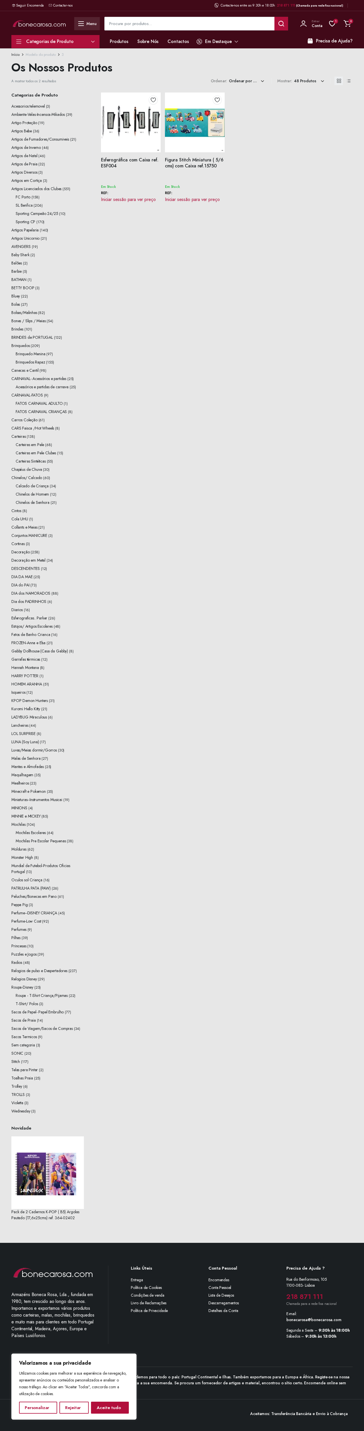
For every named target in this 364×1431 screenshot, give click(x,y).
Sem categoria (23, 1045)
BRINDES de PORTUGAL (32, 337)
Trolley (16, 1086)
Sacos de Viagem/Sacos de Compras (42, 1028)
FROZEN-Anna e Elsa (28, 643)
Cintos (16, 511)
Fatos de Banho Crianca (30, 634)
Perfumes (18, 929)
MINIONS (19, 808)
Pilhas (15, 938)
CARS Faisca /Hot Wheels (32, 428)
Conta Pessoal (219, 1287)
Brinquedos (20, 345)
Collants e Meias (24, 527)
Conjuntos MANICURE (29, 535)
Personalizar (37, 1408)
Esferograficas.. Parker (29, 618)
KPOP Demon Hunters (29, 700)
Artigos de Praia (24, 164)
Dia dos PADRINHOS (28, 601)
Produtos (119, 41)
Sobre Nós (148, 41)
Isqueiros (18, 692)
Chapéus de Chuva (26, 469)
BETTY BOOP (22, 288)
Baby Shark (20, 255)
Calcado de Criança (32, 486)
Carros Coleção (24, 420)
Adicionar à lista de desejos (153, 100)
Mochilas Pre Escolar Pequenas (41, 841)
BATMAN (18, 279)
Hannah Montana (25, 667)
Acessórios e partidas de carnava (42, 387)
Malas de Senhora (25, 758)
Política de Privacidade (149, 1310)
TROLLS (18, 1094)
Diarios (17, 610)
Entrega (137, 1280)
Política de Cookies (146, 1287)
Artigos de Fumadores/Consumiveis (40, 139)
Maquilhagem (22, 775)
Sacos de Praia (23, 1020)
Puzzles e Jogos (24, 954)
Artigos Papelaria (25, 230)
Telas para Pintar (24, 1070)
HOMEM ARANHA (26, 684)
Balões (16, 263)
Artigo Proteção (24, 123)
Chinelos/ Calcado (26, 478)
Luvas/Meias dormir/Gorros (34, 750)
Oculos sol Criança (26, 880)
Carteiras (18, 436)
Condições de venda (147, 1295)
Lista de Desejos (221, 1295)
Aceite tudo (109, 1408)
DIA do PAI (20, 585)
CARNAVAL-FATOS (27, 395)
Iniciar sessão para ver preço (128, 199)
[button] (347, 23)
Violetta (17, 1103)
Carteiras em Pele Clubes (36, 453)
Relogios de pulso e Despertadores (39, 971)
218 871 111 (286, 5)
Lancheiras (19, 725)
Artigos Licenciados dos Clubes (36, 189)
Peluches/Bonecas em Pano (34, 896)
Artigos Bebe (21, 131)
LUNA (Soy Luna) (25, 742)
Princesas (18, 946)
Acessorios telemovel (28, 106)
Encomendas (218, 1280)
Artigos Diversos (24, 172)
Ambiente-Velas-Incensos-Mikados (38, 114)
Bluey (15, 296)
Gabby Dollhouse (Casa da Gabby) (39, 651)
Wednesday (20, 1111)
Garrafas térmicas (25, 659)
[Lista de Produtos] (348, 81)
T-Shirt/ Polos (27, 1004)
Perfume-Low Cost (26, 921)
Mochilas (18, 824)
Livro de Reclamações (148, 1303)
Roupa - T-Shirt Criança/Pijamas (42, 995)
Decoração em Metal (28, 560)
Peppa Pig (19, 905)
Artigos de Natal (24, 156)
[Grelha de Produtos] (338, 81)
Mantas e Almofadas (27, 766)
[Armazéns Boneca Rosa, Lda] (39, 23)
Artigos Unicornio (25, 238)
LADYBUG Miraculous (29, 717)
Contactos (178, 41)
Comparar (155, 120)
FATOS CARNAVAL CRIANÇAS (41, 411)
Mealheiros (20, 783)
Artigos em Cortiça (26, 180)
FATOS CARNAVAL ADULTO (39, 403)
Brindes (17, 329)
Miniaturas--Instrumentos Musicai (36, 799)
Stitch (15, 1061)
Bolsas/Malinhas (24, 312)
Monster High (22, 857)
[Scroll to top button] (351, 1418)
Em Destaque (218, 41)
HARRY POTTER (24, 676)
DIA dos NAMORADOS (30, 593)
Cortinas (18, 544)
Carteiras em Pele (30, 444)
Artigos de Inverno (26, 147)
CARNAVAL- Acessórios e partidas (38, 378)
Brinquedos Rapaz (30, 362)
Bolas (15, 304)
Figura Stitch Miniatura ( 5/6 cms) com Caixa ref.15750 (194, 163)
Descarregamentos (223, 1303)
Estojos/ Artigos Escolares (32, 626)
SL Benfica (24, 205)
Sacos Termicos (24, 1037)
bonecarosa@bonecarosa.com (314, 1320)
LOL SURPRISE (23, 733)
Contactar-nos (63, 5)
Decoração (20, 552)
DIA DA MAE (21, 577)
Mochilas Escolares (31, 832)
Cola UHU (19, 519)
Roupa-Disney (22, 987)
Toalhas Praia (22, 1078)
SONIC (17, 1053)
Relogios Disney (24, 979)
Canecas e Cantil (24, 370)
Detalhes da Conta (223, 1310)
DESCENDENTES (25, 568)
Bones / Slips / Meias (28, 321)
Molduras (18, 849)
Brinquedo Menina (30, 354)
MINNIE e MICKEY (26, 816)
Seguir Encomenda (30, 5)
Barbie (16, 271)
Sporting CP (25, 222)
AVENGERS (21, 246)
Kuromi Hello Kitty (25, 709)
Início (15, 54)
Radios (16, 962)
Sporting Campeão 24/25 (37, 213)
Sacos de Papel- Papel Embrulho (37, 1012)
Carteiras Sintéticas (31, 461)
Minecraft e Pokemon (28, 791)
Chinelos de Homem (32, 494)
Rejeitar (73, 1408)
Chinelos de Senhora (32, 502)
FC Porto (23, 197)
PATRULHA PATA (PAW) (31, 888)
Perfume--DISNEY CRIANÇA (34, 913)
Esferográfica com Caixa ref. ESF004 (129, 163)
